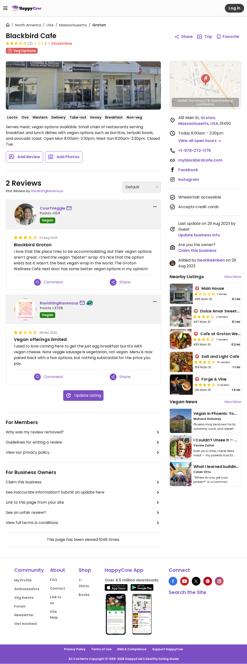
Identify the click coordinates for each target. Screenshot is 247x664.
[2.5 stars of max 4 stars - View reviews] (16, 43)
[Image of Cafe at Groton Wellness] (181, 339)
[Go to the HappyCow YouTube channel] (184, 581)
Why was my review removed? (35, 432)
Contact (57, 588)
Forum (20, 606)
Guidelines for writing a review (34, 442)
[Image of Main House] (181, 294)
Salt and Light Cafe (220, 356)
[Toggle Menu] (5, 8)
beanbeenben (211, 260)
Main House (212, 288)
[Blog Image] (181, 421)
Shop (85, 570)
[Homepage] (26, 8)
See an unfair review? (26, 512)
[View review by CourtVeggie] (25, 214)
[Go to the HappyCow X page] (196, 581)
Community (29, 570)
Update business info (199, 235)
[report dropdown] (155, 207)
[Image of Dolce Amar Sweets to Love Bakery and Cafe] (181, 316)
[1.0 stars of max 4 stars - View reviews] (205, 294)
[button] (205, 79)
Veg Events (24, 597)
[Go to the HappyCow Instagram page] (219, 581)
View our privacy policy (27, 452)
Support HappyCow (167, 649)
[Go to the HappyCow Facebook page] (173, 581)
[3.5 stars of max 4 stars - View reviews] (203, 339)
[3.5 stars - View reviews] (203, 316)
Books (84, 594)
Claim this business (23, 482)
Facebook (188, 170)
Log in (234, 8)
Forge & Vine (213, 379)
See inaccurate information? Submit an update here (55, 492)
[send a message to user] (70, 208)
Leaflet (182, 101)
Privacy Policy (74, 649)
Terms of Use (101, 649)
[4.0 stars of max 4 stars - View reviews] (205, 384)
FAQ (53, 579)
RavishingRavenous (47, 191)
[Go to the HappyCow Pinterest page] (207, 581)
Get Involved (25, 623)
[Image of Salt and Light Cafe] (181, 362)
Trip (208, 36)
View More (232, 276)
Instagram (188, 179)
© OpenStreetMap (220, 101)
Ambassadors (26, 588)
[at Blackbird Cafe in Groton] (83, 85)
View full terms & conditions (32, 522)
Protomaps (197, 101)
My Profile (23, 580)
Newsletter (24, 615)
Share (187, 36)
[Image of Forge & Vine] (181, 384)
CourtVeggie (52, 208)
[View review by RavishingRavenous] (25, 309)
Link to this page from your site (35, 502)
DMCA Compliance (131, 649)
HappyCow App (124, 570)
